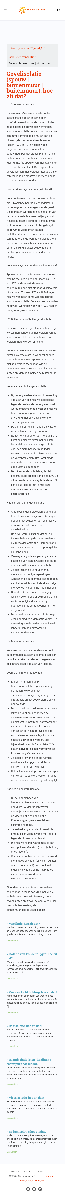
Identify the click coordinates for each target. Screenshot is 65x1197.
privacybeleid (47, 1176)
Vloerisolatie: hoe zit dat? (26, 1098)
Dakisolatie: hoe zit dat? (25, 1026)
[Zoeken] (59, 10)
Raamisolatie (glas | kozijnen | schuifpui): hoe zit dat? (29, 1062)
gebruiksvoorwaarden (32, 1180)
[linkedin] (40, 1189)
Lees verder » (12, 940)
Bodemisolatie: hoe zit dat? (27, 1132)
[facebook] (34, 1189)
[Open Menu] (5, 10)
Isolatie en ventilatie (21, 56)
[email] (28, 1189)
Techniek (37, 48)
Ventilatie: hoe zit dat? (24, 924)
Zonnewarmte (20, 48)
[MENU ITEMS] (51, 1171)
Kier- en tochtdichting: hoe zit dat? (33, 992)
